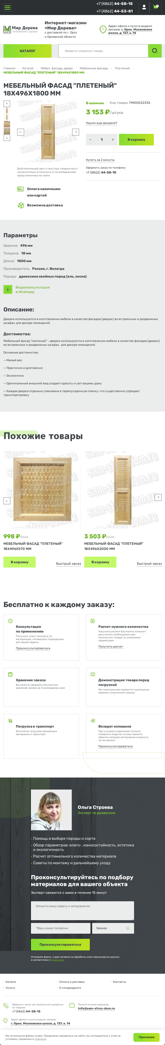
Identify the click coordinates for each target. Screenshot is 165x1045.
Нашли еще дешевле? (101, 123)
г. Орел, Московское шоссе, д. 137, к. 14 (130, 31)
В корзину (19, 562)
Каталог (27, 51)
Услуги (10, 987)
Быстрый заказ (68, 564)
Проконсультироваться (33, 648)
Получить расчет (110, 646)
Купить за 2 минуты (100, 160)
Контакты (119, 981)
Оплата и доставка (71, 981)
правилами (57, 960)
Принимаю (146, 1037)
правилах (40, 1038)
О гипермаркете (70, 987)
